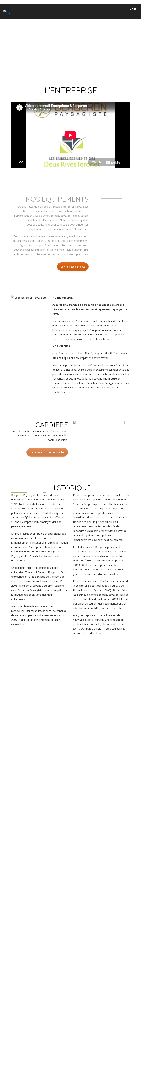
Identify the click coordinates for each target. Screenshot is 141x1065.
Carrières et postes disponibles (47, 452)
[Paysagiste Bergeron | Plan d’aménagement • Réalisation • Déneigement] (6, 11)
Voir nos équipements (73, 266)
